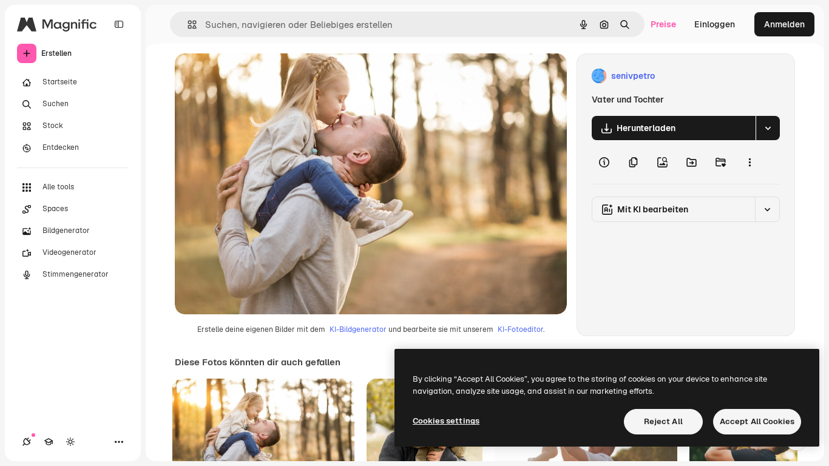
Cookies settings (446, 421)
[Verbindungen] (26, 441)
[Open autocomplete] (187, 24)
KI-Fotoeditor (520, 329)
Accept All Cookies (757, 421)
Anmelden (784, 24)
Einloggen (714, 24)
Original (252, 76)
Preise (663, 24)
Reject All (663, 421)
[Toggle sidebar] (119, 24)
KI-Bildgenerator (358, 329)
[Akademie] (48, 441)
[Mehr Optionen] (749, 162)
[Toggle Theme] (70, 441)
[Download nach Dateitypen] (768, 128)
